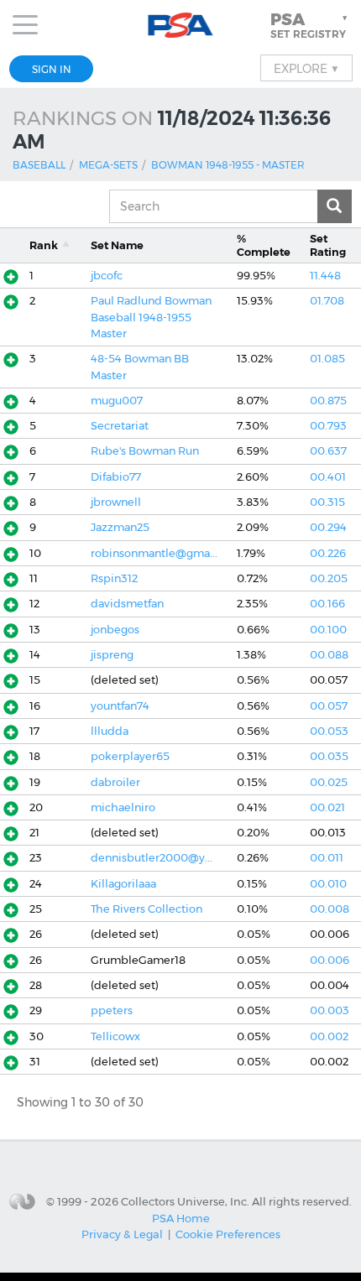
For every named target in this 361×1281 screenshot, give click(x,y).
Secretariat (120, 425)
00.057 (329, 706)
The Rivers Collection (146, 909)
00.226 (328, 553)
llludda (109, 731)
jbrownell (116, 502)
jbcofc (107, 275)
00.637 (328, 451)
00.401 (328, 477)
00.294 (328, 527)
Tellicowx (115, 1036)
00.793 (328, 425)
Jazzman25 (120, 527)
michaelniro (123, 807)
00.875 (328, 400)
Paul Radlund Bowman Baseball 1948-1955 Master (151, 317)
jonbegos (115, 629)
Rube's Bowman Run (145, 451)
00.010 (328, 883)
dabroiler (115, 782)
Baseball (39, 165)
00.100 (328, 629)
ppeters (112, 1010)
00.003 (329, 1010)
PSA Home (181, 1218)
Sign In (51, 69)
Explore (306, 68)
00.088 (329, 654)
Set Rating (328, 245)
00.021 (327, 807)
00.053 (329, 731)
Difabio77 (116, 477)
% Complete (263, 245)
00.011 (326, 857)
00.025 (329, 782)
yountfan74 (120, 706)
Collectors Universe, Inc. (185, 1200)
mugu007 (117, 400)
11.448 (325, 275)
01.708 (327, 300)
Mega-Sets (108, 165)
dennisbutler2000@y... (151, 857)
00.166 (327, 603)
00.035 (329, 756)
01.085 (327, 358)
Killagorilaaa (123, 883)
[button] (310, 25)
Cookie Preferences (227, 1234)
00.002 (329, 1036)
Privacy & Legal (122, 1234)
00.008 (329, 909)
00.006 (329, 960)
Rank (43, 245)
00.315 (327, 502)
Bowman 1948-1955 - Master (228, 165)
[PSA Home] (181, 25)
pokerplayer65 (130, 756)
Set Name (117, 245)
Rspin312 (114, 578)
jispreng (112, 654)
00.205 (329, 578)
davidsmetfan (127, 603)
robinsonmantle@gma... (154, 553)
